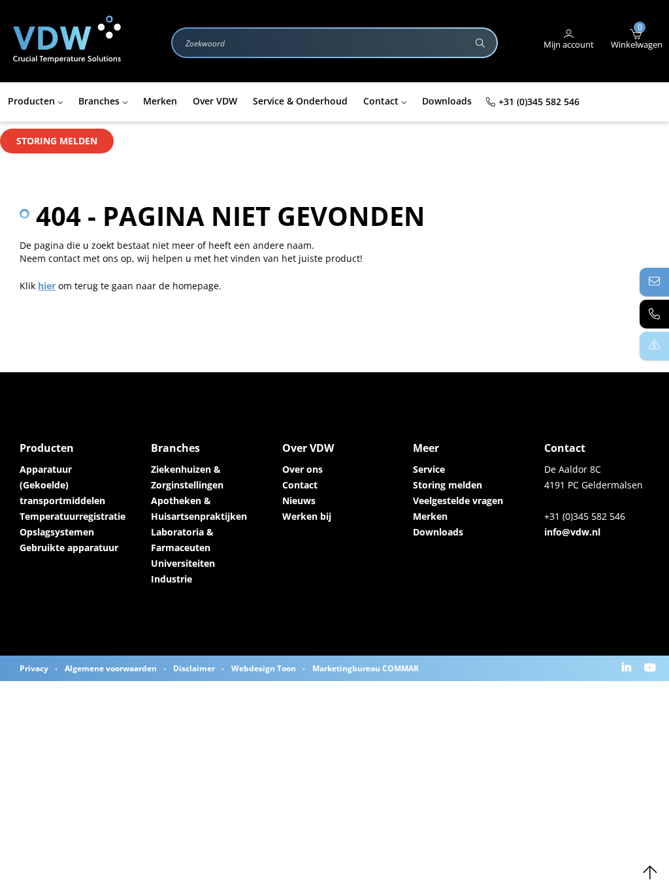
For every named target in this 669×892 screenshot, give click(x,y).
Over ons (302, 469)
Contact (300, 485)
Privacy (34, 668)
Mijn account (569, 44)
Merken (430, 516)
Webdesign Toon (263, 668)
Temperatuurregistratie (72, 516)
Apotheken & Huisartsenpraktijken (199, 508)
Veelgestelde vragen (458, 500)
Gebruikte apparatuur (69, 547)
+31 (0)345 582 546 (538, 101)
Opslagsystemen (57, 532)
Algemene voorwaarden (111, 668)
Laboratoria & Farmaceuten (182, 540)
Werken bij (306, 516)
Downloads (438, 532)
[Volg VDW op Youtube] (651, 668)
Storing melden (56, 141)
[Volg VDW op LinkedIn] (628, 668)
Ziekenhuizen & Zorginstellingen (187, 477)
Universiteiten (183, 563)
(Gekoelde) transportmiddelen (62, 493)
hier (47, 285)
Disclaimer (194, 668)
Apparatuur (46, 469)
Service (429, 469)
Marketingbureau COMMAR (365, 668)
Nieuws (299, 500)
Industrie (171, 579)
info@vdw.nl (572, 532)
